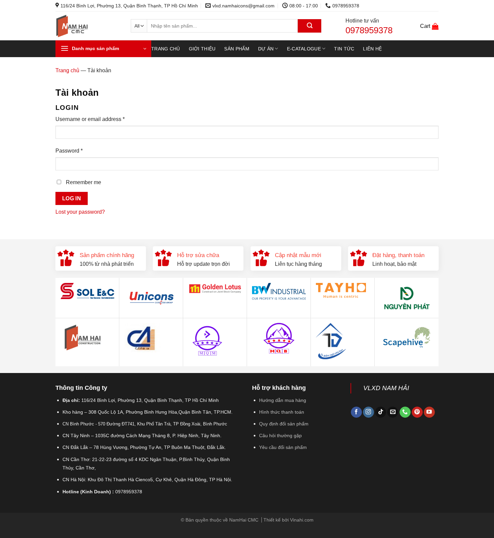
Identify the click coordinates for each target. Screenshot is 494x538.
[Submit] (309, 26)
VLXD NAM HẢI (386, 387)
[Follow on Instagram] (368, 412)
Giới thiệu (202, 48)
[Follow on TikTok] (380, 412)
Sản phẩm (236, 48)
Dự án (266, 48)
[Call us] (405, 412)
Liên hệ (372, 48)
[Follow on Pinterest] (417, 412)
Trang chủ (165, 48)
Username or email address (90, 119)
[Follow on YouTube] (429, 412)
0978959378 (369, 30)
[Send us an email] (392, 412)
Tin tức (344, 48)
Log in (71, 198)
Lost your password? (80, 212)
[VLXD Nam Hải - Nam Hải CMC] (88, 26)
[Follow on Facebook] (356, 412)
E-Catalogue (304, 48)
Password (69, 151)
